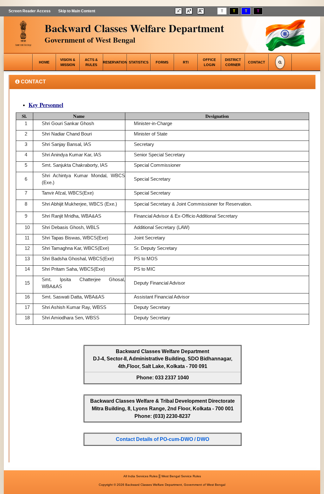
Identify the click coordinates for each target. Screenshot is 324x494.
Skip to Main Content (76, 11)
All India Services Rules (140, 476)
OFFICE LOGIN (209, 62)
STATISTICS (138, 62)
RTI (186, 62)
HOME (44, 62)
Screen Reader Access (30, 11)
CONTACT (256, 62)
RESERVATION (115, 62)
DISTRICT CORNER (233, 62)
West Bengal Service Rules (181, 476)
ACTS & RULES (91, 62)
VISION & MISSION (67, 62)
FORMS (162, 62)
